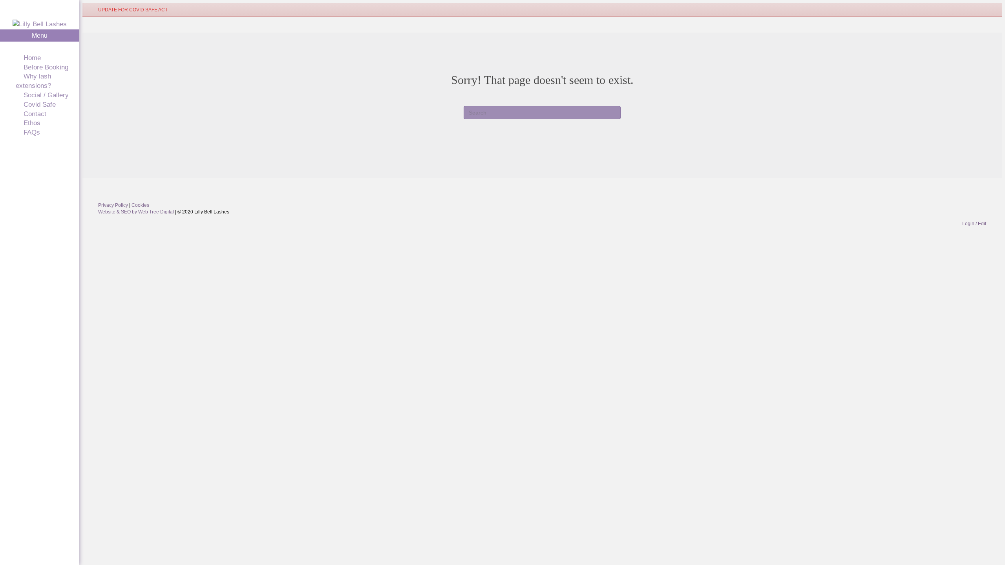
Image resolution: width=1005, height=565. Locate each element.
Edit (982, 223)
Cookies (140, 205)
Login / (970, 223)
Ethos (32, 123)
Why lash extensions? (33, 81)
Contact (35, 114)
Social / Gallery (46, 95)
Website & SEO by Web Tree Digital (136, 212)
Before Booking (46, 67)
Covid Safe (40, 104)
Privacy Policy (113, 205)
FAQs (32, 132)
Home (32, 58)
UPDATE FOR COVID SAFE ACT (133, 10)
